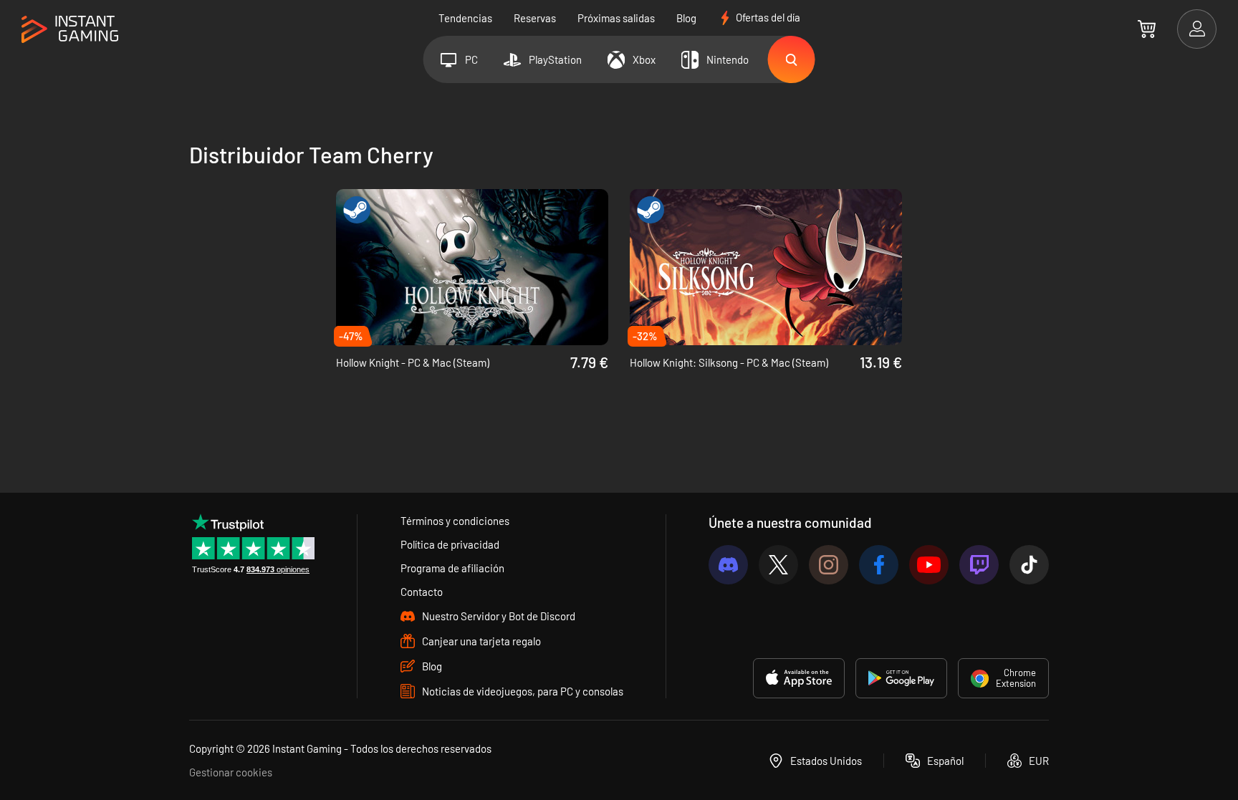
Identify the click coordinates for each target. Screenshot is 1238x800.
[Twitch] (979, 564)
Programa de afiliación (452, 568)
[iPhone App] (799, 678)
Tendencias (465, 17)
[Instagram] (828, 564)
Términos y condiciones (454, 520)
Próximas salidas (616, 17)
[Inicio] (69, 30)
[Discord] (728, 564)
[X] (778, 564)
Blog (686, 17)
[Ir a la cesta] (1147, 29)
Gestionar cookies (230, 772)
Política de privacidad (449, 544)
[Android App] (901, 678)
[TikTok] (1029, 564)
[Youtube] (929, 564)
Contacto (421, 591)
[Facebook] (878, 564)
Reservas (535, 17)
